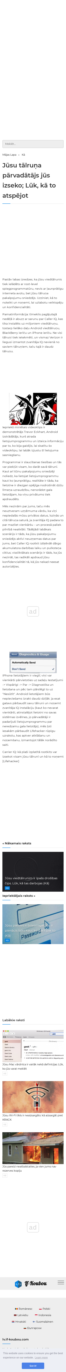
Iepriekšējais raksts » (18, 896)
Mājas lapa (9, 154)
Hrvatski (20, 1321)
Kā (23, 154)
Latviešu (22, 1315)
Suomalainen (44, 1321)
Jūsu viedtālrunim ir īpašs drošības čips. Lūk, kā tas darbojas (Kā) (31, 880)
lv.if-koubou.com (15, 1339)
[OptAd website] (52, 391)
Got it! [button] (33, 1366)
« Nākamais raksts (16, 843)
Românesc (25, 1308)
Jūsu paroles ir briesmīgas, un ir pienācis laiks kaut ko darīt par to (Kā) (30, 930)
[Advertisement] (33, 34)
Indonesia (44, 1315)
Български (34, 1328)
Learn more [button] (41, 1357)
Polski (46, 1308)
